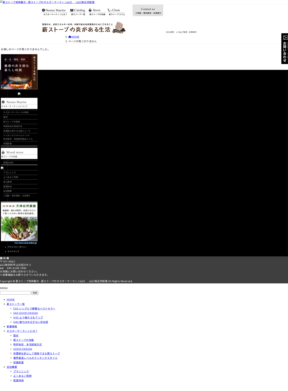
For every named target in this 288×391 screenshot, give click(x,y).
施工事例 (7, 182)
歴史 (5, 117)
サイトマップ (13, 251)
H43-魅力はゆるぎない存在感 (30, 321)
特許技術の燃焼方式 (12, 126)
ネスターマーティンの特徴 (15, 112)
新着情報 (12, 326)
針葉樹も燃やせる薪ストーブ (16, 131)
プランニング (9, 172)
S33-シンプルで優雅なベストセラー (34, 308)
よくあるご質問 (181, 31)
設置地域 (7, 186)
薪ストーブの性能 (11, 121)
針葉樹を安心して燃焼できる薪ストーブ (36, 353)
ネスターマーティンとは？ (54, 10)
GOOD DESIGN (22, 348)
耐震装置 (7, 143)
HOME (11, 299)
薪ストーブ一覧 (77, 10)
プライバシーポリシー (17, 247)
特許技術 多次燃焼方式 (27, 344)
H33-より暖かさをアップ (28, 317)
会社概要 (170, 31)
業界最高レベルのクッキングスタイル (35, 357)
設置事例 (192, 31)
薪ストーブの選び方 (97, 10)
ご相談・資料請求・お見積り (148, 10)
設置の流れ (8, 162)
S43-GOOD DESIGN (25, 313)
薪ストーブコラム (119, 10)
